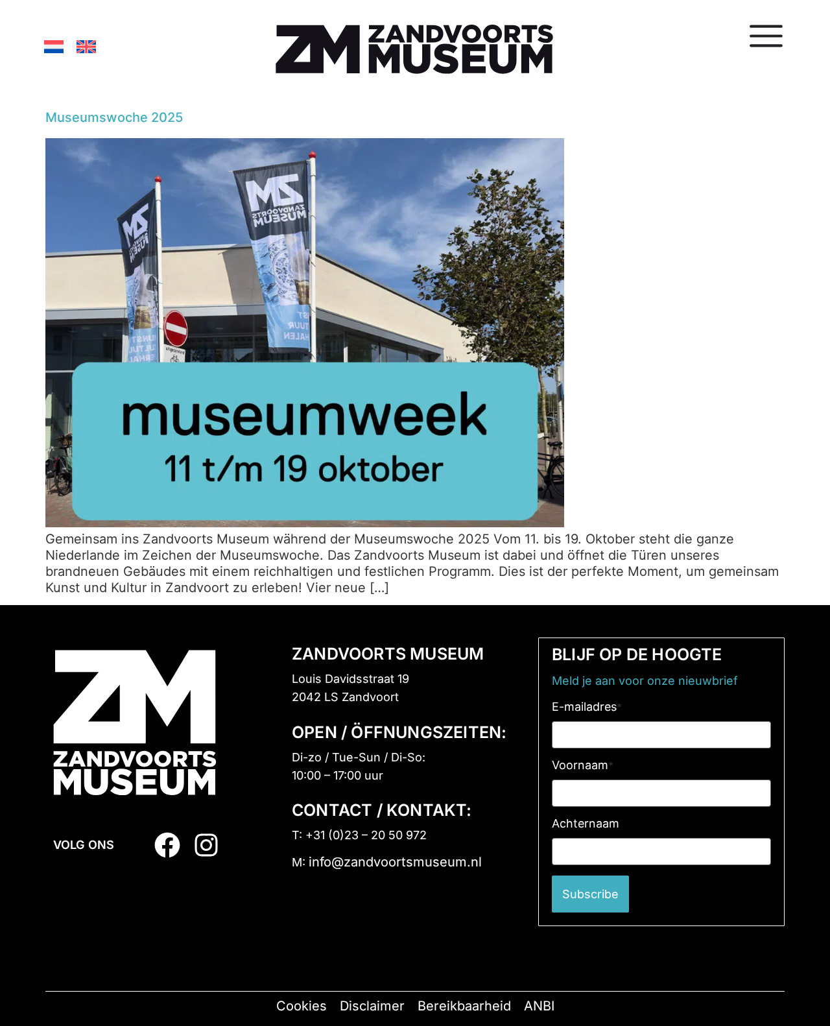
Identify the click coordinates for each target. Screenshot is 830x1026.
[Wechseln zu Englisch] (86, 46)
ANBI (539, 1006)
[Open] (766, 35)
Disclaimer (372, 1006)
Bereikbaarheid (464, 1006)
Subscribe (590, 894)
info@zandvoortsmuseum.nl (395, 862)
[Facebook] (167, 845)
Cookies (301, 1006)
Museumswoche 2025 (114, 117)
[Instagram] (206, 845)
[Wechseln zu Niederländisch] (54, 46)
